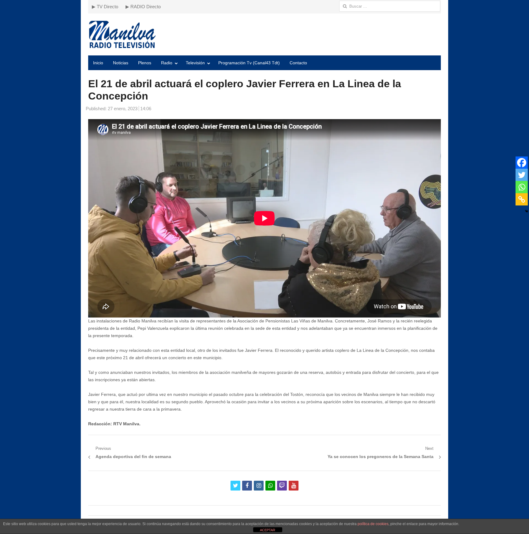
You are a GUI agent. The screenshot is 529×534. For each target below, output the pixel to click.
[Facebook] (522, 162)
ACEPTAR (267, 530)
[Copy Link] (522, 199)
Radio (166, 62)
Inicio (98, 62)
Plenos (144, 62)
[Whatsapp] (522, 187)
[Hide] (526, 211)
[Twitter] (522, 175)
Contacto (298, 62)
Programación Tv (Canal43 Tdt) (249, 62)
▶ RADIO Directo (143, 6)
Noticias (120, 62)
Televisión (195, 62)
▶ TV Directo (105, 6)
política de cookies (373, 524)
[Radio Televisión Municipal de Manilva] (264, 34)
